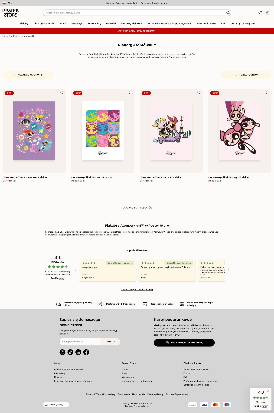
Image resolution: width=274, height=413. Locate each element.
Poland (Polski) (56, 404)
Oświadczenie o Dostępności (137, 381)
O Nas (125, 369)
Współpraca (128, 377)
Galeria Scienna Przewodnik (68, 369)
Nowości (58, 377)
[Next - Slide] (228, 270)
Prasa (124, 373)
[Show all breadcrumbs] (6, 36)
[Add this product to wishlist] (62, 93)
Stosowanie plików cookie (131, 394)
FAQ (185, 377)
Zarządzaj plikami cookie (196, 384)
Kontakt (187, 373)
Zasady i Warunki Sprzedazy (100, 394)
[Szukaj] (228, 13)
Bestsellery (59, 373)
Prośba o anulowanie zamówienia (200, 381)
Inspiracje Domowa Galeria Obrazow (73, 381)
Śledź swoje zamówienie (196, 369)
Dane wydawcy (155, 394)
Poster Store (144, 403)
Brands (16, 36)
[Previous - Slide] (75, 270)
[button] (260, 399)
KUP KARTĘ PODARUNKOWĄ (187, 342)
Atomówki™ (29, 36)
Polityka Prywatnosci (177, 394)
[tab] (260, 13)
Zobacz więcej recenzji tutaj (137, 289)
